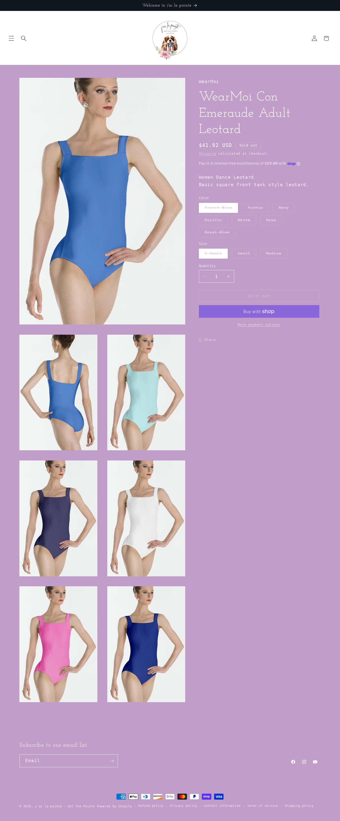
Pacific (216, 221)
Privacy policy (183, 806)
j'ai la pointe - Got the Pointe (65, 806)
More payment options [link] (259, 324)
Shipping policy (299, 806)
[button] (11, 38)
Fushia (258, 209)
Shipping (207, 153)
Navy (286, 209)
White (247, 221)
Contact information (222, 806)
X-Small (216, 255)
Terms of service (262, 806)
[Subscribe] (112, 761)
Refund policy (151, 806)
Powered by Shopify (114, 806)
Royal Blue (220, 233)
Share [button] (210, 339)
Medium (276, 255)
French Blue (221, 209)
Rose (274, 221)
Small (247, 255)
